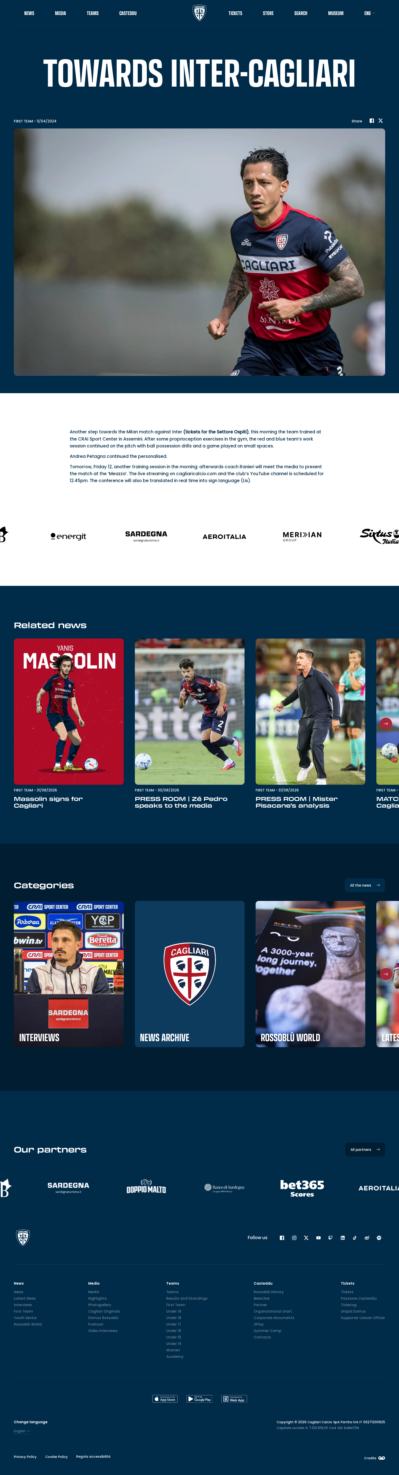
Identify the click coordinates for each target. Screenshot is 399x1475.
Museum (336, 13)
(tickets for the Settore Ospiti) (216, 432)
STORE (268, 13)
